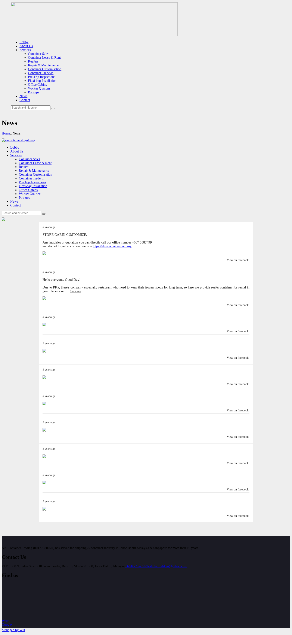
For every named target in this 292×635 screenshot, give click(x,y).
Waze (5, 621)
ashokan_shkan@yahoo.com (167, 566)
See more (75, 291)
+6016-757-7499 (136, 566)
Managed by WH (13, 630)
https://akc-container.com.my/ (112, 246)
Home (6, 133)
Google (7, 624)
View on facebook (238, 260)
